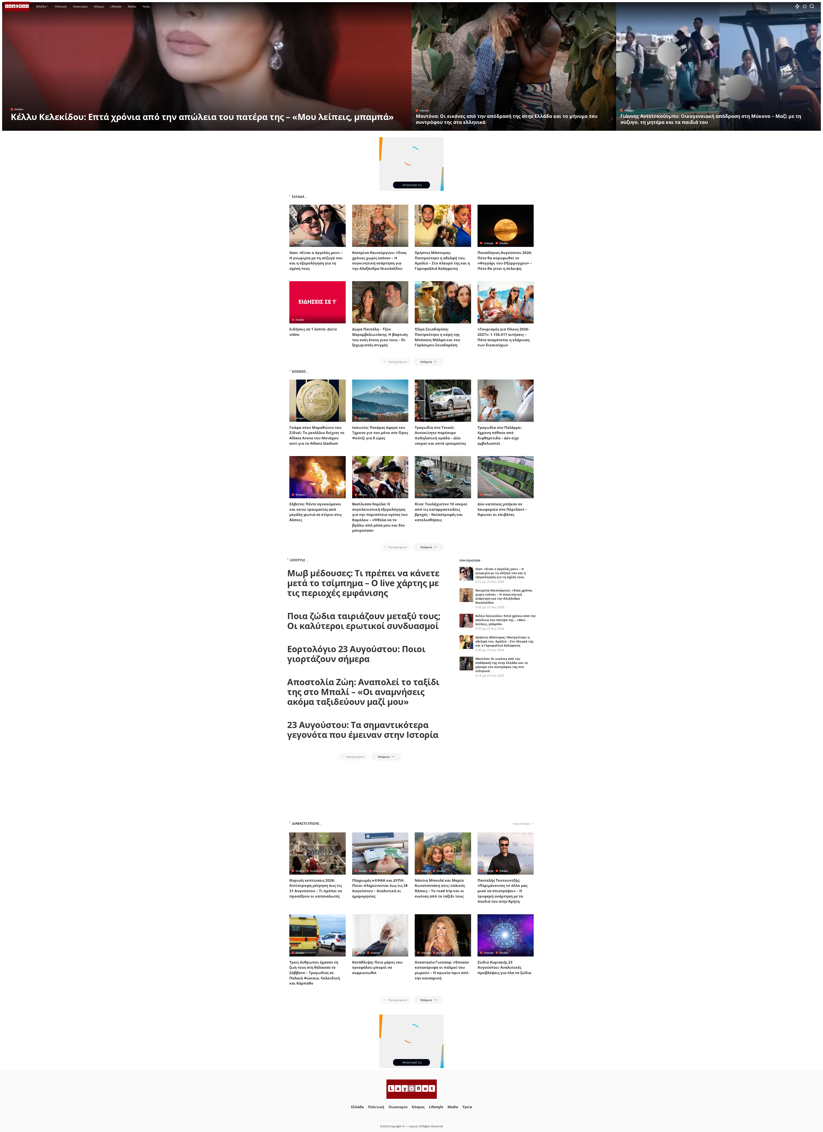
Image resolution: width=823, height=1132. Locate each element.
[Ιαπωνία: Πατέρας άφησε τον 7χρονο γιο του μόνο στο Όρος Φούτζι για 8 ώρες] (380, 401)
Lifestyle (424, 110)
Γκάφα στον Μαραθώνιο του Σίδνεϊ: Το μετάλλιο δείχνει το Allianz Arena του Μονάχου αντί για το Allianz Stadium (316, 435)
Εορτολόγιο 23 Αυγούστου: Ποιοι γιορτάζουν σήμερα (356, 654)
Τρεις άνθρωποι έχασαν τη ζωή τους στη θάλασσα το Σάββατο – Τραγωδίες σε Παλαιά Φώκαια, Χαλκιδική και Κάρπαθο (314, 973)
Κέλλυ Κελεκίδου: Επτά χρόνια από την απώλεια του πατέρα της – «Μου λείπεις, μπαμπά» (202, 117)
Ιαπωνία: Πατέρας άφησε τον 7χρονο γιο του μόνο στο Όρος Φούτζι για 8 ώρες (380, 432)
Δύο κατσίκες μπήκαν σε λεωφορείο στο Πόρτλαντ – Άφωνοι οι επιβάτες (502, 509)
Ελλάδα (18, 109)
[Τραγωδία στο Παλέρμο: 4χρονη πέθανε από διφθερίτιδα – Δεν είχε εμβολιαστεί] (506, 401)
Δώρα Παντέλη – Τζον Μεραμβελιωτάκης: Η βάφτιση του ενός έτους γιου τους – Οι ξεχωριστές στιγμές (380, 337)
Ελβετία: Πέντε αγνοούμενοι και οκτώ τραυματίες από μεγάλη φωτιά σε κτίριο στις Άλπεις (315, 511)
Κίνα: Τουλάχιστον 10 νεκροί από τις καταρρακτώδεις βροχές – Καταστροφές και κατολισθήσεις (441, 511)
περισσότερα (521, 824)
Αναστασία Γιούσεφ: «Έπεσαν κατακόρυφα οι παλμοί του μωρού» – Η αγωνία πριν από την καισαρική (442, 970)
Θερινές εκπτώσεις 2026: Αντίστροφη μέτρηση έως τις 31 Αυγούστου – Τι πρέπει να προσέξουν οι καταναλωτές (315, 888)
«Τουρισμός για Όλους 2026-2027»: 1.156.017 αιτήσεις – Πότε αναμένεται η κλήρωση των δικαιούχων (504, 337)
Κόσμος (300, 418)
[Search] (811, 6)
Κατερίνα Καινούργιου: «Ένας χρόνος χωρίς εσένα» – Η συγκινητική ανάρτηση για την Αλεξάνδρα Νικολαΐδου (379, 260)
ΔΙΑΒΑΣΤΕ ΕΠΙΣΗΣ (305, 823)
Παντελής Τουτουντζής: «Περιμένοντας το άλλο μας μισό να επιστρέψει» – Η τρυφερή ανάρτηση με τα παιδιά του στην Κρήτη (502, 891)
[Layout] (17, 6)
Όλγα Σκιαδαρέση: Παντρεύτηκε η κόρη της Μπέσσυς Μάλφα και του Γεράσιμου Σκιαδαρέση (437, 337)
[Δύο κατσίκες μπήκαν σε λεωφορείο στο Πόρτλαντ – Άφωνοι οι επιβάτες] (506, 477)
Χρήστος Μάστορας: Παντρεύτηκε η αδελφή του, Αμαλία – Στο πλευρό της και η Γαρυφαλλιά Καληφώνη (442, 260)
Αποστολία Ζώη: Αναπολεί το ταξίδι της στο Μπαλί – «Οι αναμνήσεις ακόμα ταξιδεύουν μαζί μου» (363, 691)
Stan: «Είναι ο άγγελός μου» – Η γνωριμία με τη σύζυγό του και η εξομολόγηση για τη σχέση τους (316, 260)
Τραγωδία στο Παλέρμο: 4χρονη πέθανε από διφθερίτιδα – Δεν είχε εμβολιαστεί (500, 435)
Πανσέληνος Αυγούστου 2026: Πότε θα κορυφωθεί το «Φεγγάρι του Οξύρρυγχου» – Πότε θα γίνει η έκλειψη (505, 260)
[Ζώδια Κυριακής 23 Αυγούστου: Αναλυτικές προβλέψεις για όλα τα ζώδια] (506, 935)
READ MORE (391, 127)
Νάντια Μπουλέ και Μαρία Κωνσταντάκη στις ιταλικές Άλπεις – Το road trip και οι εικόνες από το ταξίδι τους (440, 888)
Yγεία (361, 953)
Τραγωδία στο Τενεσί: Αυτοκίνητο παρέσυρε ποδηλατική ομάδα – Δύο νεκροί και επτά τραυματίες (440, 435)
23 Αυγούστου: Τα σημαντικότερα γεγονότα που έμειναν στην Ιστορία (363, 729)
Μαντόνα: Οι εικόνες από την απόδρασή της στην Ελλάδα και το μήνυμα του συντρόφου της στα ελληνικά (507, 119)
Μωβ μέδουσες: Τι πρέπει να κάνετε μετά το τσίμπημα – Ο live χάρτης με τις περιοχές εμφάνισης (363, 583)
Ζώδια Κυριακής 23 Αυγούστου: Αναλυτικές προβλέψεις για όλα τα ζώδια (504, 967)
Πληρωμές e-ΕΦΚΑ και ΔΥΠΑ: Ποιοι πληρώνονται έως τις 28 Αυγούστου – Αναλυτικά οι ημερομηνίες (380, 888)
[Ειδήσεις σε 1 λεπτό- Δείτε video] (317, 302)
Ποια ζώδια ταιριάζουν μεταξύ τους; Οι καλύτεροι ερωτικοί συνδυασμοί (363, 621)
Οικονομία (316, 871)
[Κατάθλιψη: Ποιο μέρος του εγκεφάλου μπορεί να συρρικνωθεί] (380, 935)
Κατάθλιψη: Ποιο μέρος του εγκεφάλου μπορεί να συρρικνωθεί (377, 967)
